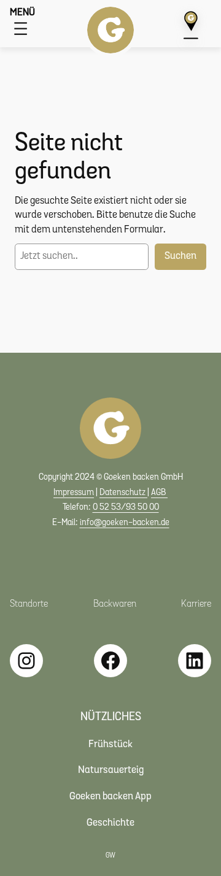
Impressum (73, 493)
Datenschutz (123, 493)
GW (110, 856)
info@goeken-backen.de (124, 523)
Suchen (180, 256)
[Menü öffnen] (20, 28)
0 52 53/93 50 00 (126, 507)
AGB (159, 493)
